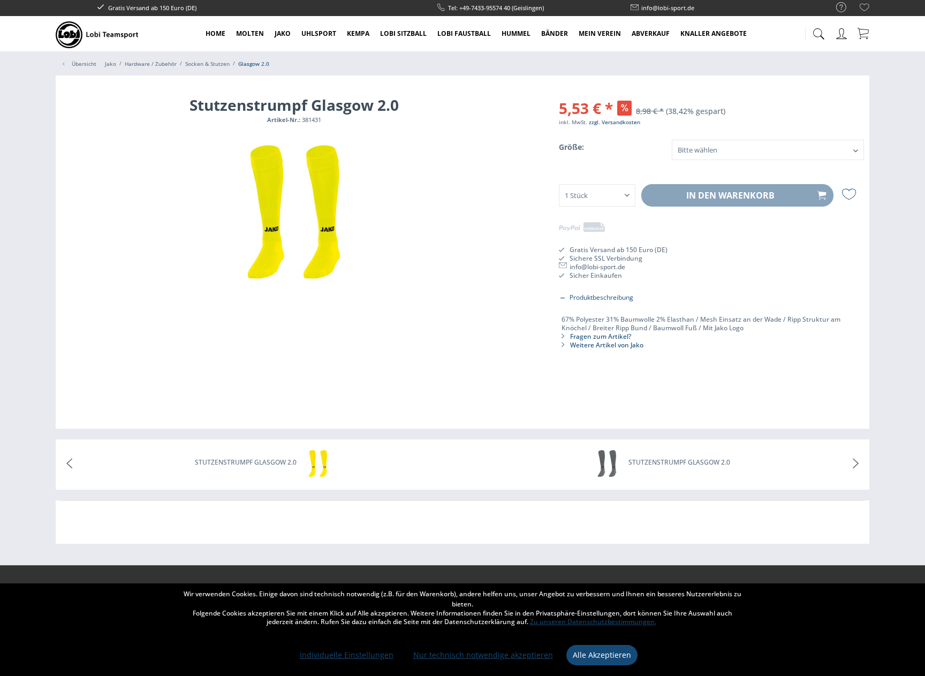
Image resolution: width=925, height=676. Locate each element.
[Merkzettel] (864, 9)
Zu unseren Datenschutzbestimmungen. (593, 621)
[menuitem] (835, 7)
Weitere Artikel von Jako (605, 345)
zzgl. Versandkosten (614, 122)
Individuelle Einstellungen (346, 655)
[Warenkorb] (864, 33)
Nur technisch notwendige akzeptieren (483, 655)
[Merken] (850, 194)
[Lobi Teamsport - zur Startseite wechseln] (97, 34)
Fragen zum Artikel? (599, 336)
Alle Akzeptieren (602, 655)
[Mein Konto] (842, 32)
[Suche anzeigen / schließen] (818, 30)
